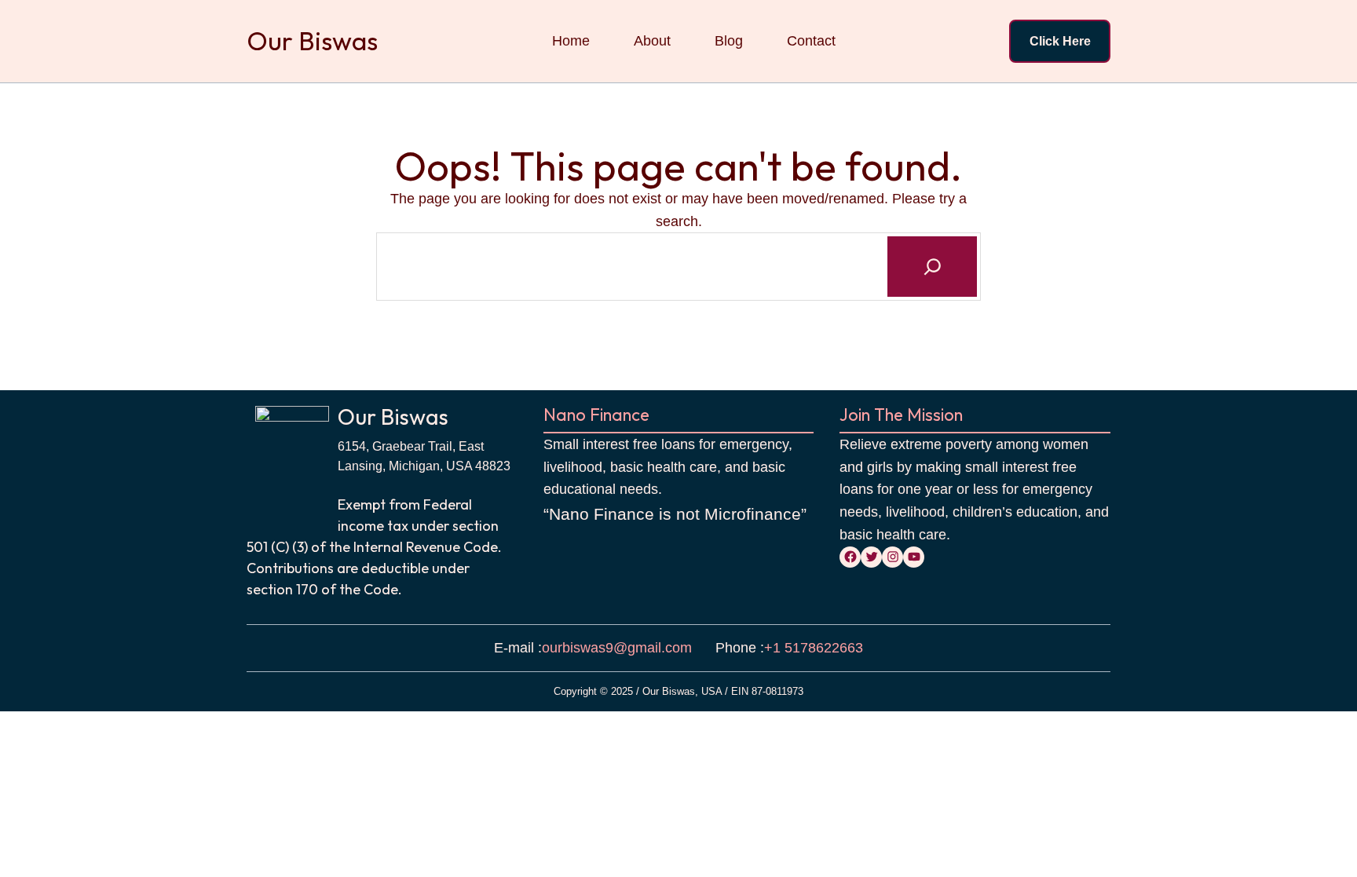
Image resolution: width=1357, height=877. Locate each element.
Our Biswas (312, 40)
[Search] (932, 266)
